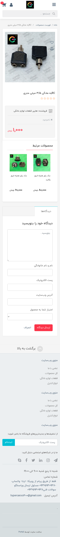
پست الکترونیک (44, 280)
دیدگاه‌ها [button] (46, 211)
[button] (6, 4)
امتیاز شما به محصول (41, 309)
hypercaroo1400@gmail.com (26, 495)
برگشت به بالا (26, 348)
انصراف (27, 327)
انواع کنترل (52, 383)
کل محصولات (51, 373)
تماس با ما (53, 368)
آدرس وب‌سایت (44, 295)
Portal (21, 532)
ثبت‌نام (8, 442)
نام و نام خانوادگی (43, 265)
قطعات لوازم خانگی (49, 378)
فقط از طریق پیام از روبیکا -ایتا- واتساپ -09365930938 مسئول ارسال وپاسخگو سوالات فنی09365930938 (34, 486)
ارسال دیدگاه (43, 327)
